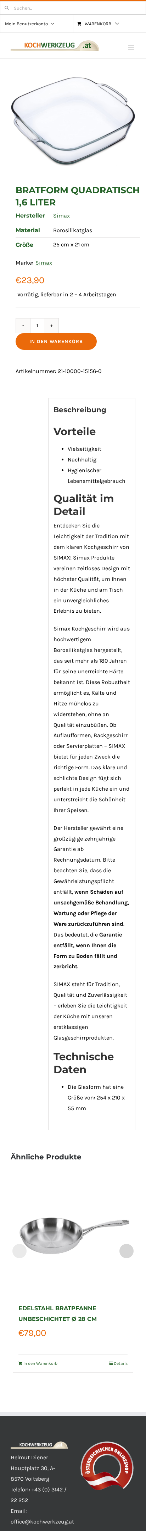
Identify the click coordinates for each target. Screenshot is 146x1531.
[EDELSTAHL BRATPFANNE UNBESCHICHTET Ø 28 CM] (73, 1235)
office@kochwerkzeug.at (42, 1521)
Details (121, 1363)
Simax (61, 215)
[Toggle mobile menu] (131, 47)
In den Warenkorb (56, 341)
